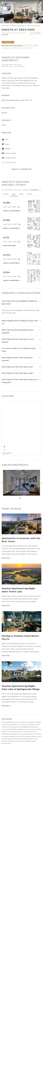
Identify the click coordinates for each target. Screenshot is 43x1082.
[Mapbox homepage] (7, 453)
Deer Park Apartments (17, 25)
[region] (21, 428)
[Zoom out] (4, 449)
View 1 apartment (9, 245)
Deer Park (5, 25)
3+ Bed (29, 194)
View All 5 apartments (11, 263)
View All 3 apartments (11, 280)
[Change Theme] (2, 2)
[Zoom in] (4, 446)
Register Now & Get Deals (12, 45)
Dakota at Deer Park (34, 25)
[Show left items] (1, 482)
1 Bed (14, 194)
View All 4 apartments (11, 228)
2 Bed (21, 194)
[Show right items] (41, 482)
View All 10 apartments (11, 211)
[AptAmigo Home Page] (10, 2)
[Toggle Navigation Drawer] (40, 2)
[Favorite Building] (39, 202)
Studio (6, 194)
